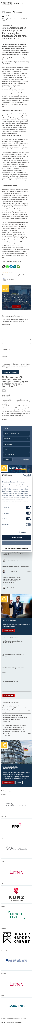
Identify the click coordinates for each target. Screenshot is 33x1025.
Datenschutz (19, 1022)
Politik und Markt (7, 25)
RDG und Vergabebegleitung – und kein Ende (15, 566)
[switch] (28, 513)
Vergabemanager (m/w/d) (10, 681)
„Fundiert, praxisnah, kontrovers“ (6, 4)
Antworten (4, 419)
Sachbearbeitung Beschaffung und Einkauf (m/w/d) (12, 641)
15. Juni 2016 (5, 397)
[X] (4, 266)
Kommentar (6, 324)
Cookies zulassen (16, 537)
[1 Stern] (3, 272)
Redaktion (8, 12)
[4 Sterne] (9, 272)
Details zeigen (23, 532)
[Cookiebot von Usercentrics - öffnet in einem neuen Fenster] (23, 475)
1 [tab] (15, 835)
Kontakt (3, 1022)
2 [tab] (18, 835)
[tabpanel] (16, 826)
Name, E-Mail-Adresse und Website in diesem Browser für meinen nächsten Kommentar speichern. (17, 366)
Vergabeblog (6, 3)
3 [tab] (19, 969)
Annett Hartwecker (12, 560)
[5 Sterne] (11, 272)
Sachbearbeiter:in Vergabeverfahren (13, 668)
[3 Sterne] (7, 272)
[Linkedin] (11, 266)
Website (4, 356)
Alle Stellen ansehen (8, 695)
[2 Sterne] (5, 272)
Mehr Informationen (8, 782)
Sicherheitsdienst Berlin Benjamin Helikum (14, 725)
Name (4, 342)
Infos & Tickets (16, 306)
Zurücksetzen (25, 459)
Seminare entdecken (9, 630)
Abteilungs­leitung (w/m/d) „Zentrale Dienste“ (13, 655)
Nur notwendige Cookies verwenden (16, 548)
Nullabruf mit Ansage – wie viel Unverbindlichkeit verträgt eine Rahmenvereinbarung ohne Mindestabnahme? (11, 580)
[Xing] (14, 266)
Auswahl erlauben (16, 543)
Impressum (10, 1022)
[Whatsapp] (7, 266)
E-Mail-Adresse (6, 349)
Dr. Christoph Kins (12, 571)
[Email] (18, 266)
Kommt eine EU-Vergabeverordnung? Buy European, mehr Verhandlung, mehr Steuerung (15, 553)
